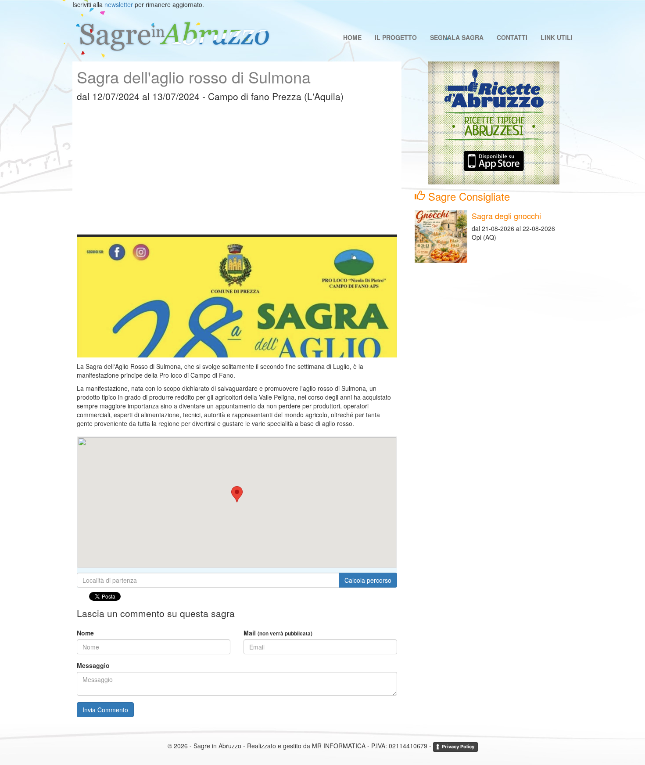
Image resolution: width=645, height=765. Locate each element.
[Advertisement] (237, 173)
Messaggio (93, 665)
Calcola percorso (367, 580)
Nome (85, 632)
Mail (278, 632)
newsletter (118, 4)
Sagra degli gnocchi (506, 215)
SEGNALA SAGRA (457, 37)
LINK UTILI (557, 37)
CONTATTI (512, 37)
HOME (352, 37)
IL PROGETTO (396, 37)
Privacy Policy (458, 746)
